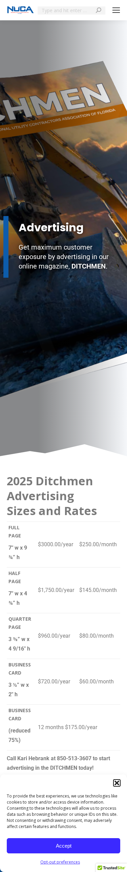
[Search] (98, 10)
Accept (63, 846)
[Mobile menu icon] (116, 10)
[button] (116, 783)
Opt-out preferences (60, 862)
